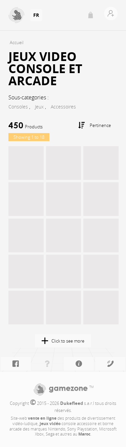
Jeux (39, 106)
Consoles (18, 106)
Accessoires (63, 106)
